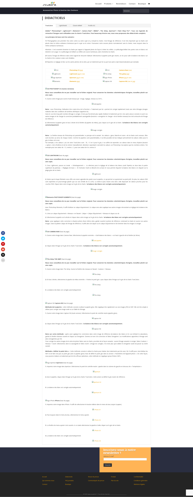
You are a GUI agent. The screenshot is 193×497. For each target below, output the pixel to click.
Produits (107, 4)
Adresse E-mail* (109, 456)
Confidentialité (138, 477)
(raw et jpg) (127, 81)
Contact (132, 4)
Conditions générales (140, 480)
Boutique (142, 4)
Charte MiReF (77, 25)
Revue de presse (93, 477)
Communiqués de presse (96, 480)
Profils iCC (91, 25)
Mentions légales (139, 484)
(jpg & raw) (77, 74)
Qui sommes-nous (48, 480)
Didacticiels (68, 477)
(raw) (125, 70)
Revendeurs (121, 4)
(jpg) (76, 70)
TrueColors (49, 25)
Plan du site (115, 480)
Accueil (98, 4)
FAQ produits (69, 480)
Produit (113, 477)
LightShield (63, 25)
